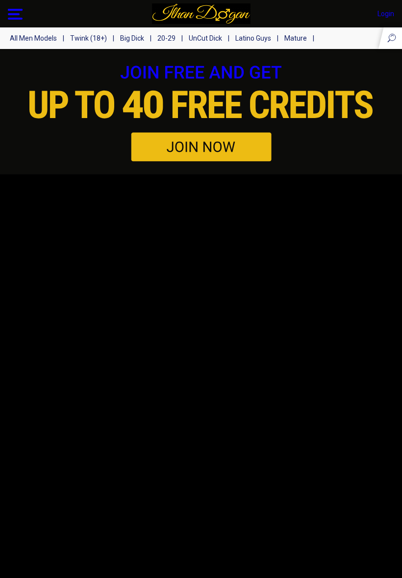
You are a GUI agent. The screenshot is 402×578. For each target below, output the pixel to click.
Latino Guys (253, 38)
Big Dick (132, 38)
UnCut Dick (205, 38)
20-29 (166, 38)
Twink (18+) (88, 38)
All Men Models (33, 38)
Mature (295, 38)
